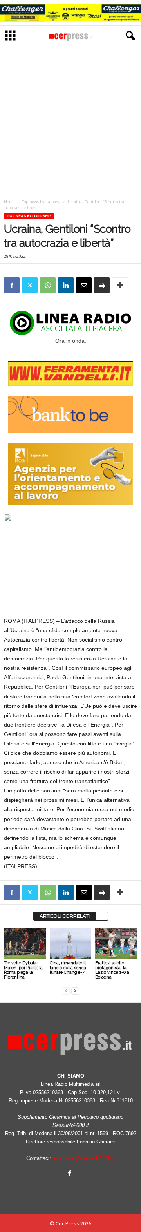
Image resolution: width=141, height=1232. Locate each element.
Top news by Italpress (41, 201)
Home (9, 201)
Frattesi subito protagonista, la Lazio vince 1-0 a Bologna (112, 970)
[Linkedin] (66, 285)
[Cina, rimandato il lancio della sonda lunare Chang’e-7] (71, 943)
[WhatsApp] (48, 285)
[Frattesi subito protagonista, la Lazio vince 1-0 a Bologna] (116, 943)
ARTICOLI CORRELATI (65, 916)
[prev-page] (66, 990)
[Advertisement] (70, 120)
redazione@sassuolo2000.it (83, 1158)
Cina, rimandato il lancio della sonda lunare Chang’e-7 (68, 968)
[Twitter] (30, 285)
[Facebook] (12, 285)
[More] (120, 285)
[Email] (84, 285)
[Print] (102, 285)
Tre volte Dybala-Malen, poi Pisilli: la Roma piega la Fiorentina (23, 970)
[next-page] (75, 990)
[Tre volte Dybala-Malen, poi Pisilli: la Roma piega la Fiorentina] (25, 943)
